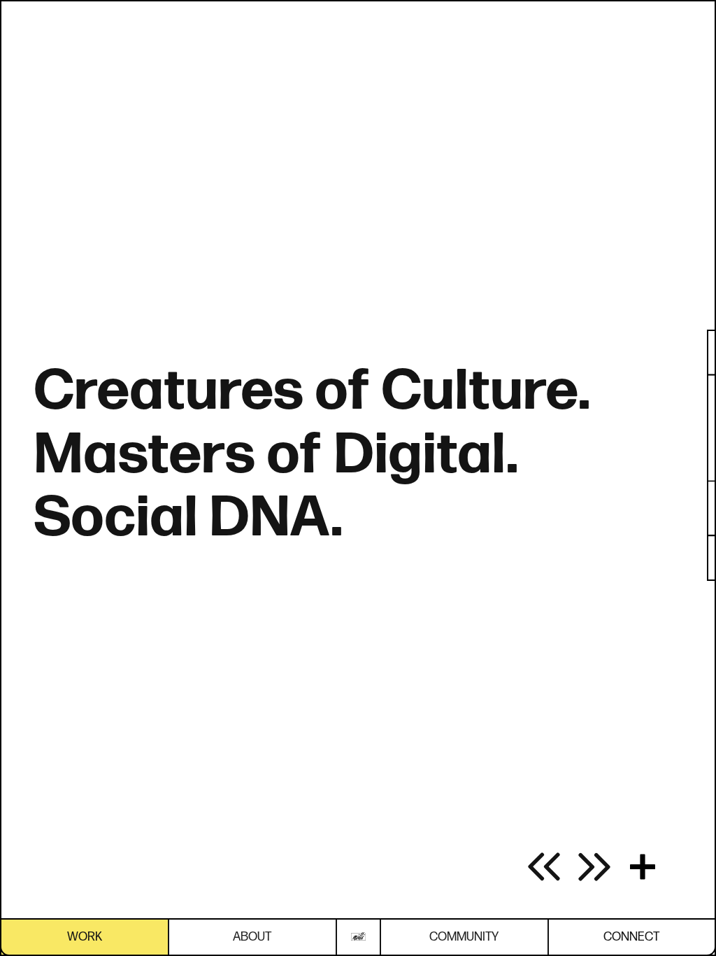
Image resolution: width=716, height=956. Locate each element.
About (252, 936)
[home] (358, 937)
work (84, 936)
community (464, 936)
